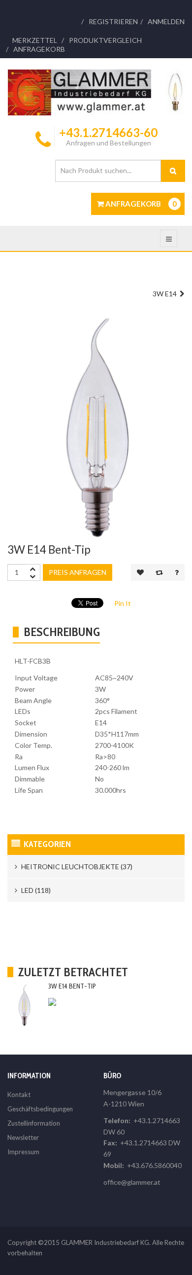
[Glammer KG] (96, 92)
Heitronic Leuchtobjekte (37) (76, 866)
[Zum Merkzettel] (140, 572)
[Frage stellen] (177, 572)
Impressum (23, 1152)
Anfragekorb (39, 49)
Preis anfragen (77, 572)
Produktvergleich (105, 40)
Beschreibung (62, 632)
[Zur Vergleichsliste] (159, 572)
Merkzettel (34, 40)
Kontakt (19, 1094)
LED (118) (35, 890)
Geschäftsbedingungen (40, 1109)
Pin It (122, 603)
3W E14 (166, 293)
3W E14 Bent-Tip (72, 986)
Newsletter (23, 1137)
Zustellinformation (33, 1123)
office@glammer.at (131, 1182)
